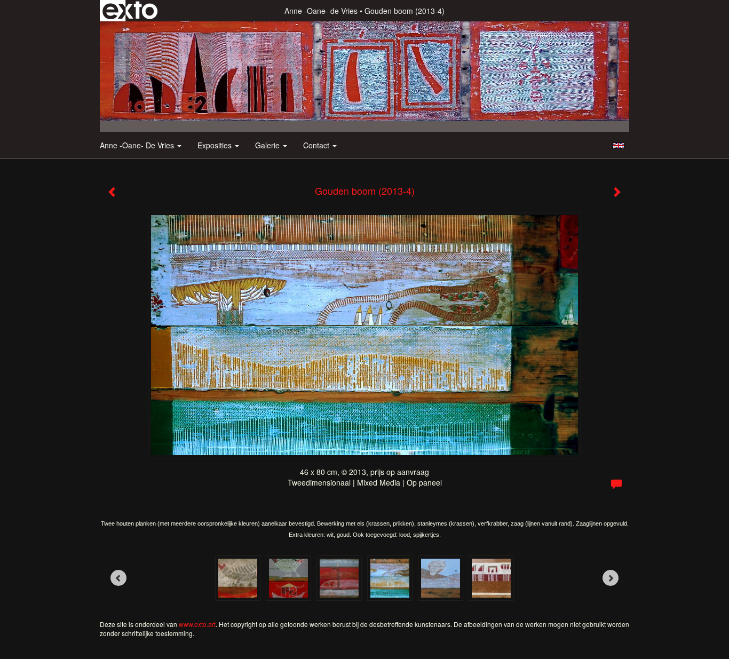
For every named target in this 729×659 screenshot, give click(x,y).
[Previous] (118, 578)
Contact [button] (317, 145)
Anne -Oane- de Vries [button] (138, 145)
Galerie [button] (268, 145)
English (618, 145)
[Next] (611, 578)
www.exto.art (197, 624)
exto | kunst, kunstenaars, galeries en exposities (130, 10)
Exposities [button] (215, 145)
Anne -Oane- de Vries (321, 10)
